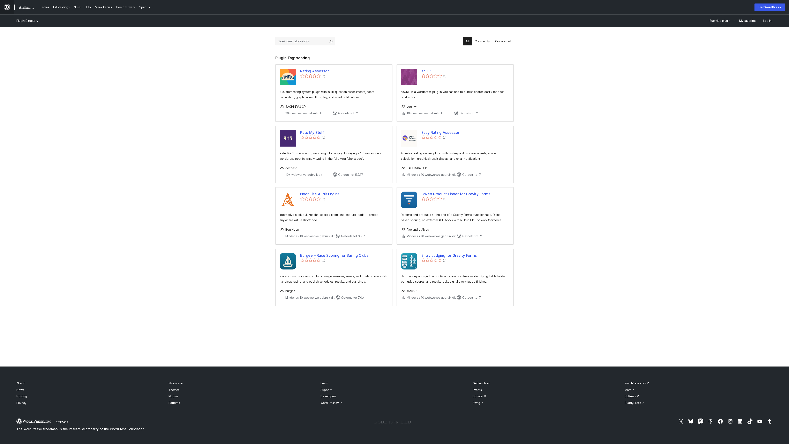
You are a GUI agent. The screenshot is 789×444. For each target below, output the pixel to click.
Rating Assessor (314, 71)
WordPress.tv (331, 403)
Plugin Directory (27, 20)
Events (477, 390)
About (20, 383)
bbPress (632, 396)
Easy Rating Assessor (440, 132)
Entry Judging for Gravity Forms (449, 255)
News (20, 390)
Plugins (173, 396)
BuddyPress (635, 403)
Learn (324, 383)
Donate (479, 396)
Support (326, 390)
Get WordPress (769, 7)
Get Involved (481, 383)
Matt (629, 390)
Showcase (175, 383)
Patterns (174, 403)
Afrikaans (62, 421)
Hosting (21, 396)
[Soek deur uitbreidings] (331, 41)
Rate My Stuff (312, 132)
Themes (174, 390)
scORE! (427, 71)
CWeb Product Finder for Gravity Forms (455, 194)
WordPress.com (637, 383)
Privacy (21, 403)
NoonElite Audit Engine (320, 194)
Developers (329, 396)
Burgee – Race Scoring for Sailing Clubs (334, 255)
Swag (478, 403)
